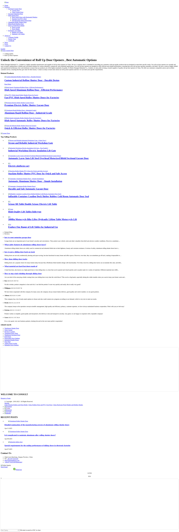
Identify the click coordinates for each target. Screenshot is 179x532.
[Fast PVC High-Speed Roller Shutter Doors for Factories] (21, 95)
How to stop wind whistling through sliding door (23, 274)
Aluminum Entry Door (11, 333)
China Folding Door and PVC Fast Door (40, 405)
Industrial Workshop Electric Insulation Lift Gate (32, 150)
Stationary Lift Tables (18, 34)
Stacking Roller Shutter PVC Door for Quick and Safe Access (37, 173)
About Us (7, 35)
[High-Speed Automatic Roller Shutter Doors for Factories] (22, 118)
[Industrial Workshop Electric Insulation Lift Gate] (28, 148)
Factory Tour (12, 39)
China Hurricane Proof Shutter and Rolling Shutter (68, 405)
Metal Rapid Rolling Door (16, 24)
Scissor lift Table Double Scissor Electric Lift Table (32, 204)
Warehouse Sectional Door (12, 335)
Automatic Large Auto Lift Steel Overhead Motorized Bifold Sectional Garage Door (48, 158)
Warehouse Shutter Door (11, 328)
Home (6, 5)
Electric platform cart (18, 166)
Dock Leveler (16, 27)
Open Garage (8, 330)
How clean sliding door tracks (15, 259)
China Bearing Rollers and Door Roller (16, 405)
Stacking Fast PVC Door (19, 19)
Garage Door (16, 10)
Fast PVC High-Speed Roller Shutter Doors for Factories (31, 97)
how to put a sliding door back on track (19, 252)
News (6, 42)
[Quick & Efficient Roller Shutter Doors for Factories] (20, 125)
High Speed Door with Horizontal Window (24, 17)
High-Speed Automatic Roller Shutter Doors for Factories (32, 120)
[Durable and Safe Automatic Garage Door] (22, 186)
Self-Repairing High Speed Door (21, 20)
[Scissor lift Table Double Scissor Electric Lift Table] (9, 201)
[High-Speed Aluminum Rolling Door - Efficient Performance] (23, 87)
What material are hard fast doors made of (20, 266)
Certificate (11, 40)
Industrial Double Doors (11, 340)
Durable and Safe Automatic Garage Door (28, 189)
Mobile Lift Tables (17, 32)
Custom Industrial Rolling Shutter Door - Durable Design (31, 80)
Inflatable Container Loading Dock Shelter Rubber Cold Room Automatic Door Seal (48, 196)
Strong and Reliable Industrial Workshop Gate (30, 143)
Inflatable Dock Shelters (11, 345)
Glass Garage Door (17, 12)
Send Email (4, 467)
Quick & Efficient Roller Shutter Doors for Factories (29, 128)
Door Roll (7, 342)
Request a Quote (6, 398)
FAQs (6, 44)
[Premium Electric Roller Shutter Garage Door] (19, 103)
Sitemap (6, 403)
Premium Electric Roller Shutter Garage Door (26, 105)
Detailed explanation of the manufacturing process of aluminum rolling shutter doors (36, 425)
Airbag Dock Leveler (10, 343)
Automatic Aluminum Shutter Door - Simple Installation (35, 181)
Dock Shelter (16, 29)
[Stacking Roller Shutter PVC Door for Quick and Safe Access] (28, 171)
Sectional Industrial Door (15, 14)
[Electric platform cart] (9, 163)
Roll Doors (7, 336)
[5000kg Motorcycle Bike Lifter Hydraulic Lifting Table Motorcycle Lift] (9, 217)
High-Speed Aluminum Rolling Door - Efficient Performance (33, 90)
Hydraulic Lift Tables (14, 30)
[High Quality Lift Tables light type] (10, 209)
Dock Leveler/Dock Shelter (16, 25)
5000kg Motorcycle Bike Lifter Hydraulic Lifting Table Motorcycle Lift (42, 219)
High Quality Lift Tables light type (24, 211)
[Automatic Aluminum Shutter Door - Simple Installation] (26, 179)
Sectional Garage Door (15, 9)
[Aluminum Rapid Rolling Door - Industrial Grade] (20, 110)
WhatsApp (18, 469)
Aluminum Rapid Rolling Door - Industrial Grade (28, 113)
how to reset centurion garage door (17, 237)
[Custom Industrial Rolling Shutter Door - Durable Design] (22, 77)
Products (7, 7)
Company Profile (13, 37)
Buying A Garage (9, 331)
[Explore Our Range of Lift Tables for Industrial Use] (9, 224)
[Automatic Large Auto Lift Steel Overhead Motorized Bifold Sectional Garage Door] (34, 156)
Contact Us (7, 46)
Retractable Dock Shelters (12, 338)
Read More (7, 84)
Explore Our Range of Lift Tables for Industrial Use (33, 227)
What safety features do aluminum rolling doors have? (25, 245)
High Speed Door (13, 15)
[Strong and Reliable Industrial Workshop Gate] (27, 140)
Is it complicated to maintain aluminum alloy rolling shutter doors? (30, 435)
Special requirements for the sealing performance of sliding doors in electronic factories (37, 445)
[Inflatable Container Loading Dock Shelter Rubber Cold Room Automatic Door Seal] (34, 194)
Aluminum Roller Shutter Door (17, 22)
